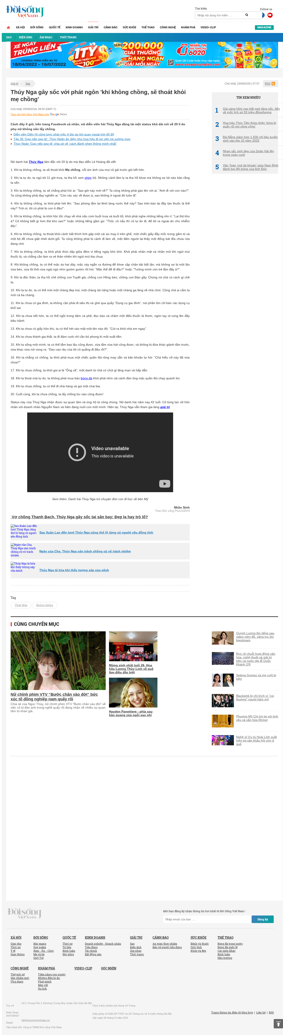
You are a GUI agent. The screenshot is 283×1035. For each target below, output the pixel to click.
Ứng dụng (17, 981)
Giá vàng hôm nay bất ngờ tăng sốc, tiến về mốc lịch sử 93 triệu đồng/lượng (247, 110)
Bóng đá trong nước (230, 943)
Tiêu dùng (91, 947)
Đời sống (37, 27)
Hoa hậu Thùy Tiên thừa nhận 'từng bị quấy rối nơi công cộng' (245, 124)
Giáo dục (16, 943)
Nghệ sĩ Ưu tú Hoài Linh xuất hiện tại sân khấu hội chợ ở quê (256, 740)
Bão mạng (39, 943)
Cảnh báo (110, 27)
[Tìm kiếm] (246, 15)
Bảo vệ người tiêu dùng (167, 947)
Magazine (264, 27)
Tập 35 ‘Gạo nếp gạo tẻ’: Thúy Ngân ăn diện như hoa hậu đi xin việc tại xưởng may (71, 139)
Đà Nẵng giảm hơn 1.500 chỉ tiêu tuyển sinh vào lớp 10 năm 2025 (246, 138)
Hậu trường (225, 958)
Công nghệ (168, 27)
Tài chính (91, 950)
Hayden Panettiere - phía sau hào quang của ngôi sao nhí (131, 713)
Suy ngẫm (39, 947)
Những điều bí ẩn (49, 978)
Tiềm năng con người (51, 974)
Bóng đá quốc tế (227, 947)
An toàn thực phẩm (165, 943)
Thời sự (16, 947)
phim (88, 177)
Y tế (13, 950)
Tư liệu (67, 947)
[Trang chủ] (8, 27)
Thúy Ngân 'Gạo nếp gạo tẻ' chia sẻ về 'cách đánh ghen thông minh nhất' (65, 143)
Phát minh (45, 981)
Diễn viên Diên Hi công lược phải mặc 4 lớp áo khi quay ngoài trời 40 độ (63, 134)
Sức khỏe (129, 27)
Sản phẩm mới (20, 978)
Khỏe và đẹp (198, 950)
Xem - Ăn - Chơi (43, 950)
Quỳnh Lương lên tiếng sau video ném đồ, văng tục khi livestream (255, 636)
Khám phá (188, 27)
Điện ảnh (136, 947)
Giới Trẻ (38, 958)
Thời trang (137, 954)
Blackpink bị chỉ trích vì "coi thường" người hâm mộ (255, 697)
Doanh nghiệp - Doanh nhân (103, 943)
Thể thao (148, 27)
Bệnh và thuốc (200, 943)
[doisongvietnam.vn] (25, 913)
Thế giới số (18, 974)
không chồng (44, 605)
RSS (267, 83)
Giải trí (93, 27)
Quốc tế (54, 27)
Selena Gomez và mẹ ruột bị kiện (256, 676)
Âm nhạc (136, 950)
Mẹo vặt (43, 985)
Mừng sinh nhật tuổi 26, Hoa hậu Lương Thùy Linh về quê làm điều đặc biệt (131, 668)
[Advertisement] (245, 251)
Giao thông (18, 954)
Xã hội (20, 27)
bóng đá (86, 378)
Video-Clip (208, 27)
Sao (27, 83)
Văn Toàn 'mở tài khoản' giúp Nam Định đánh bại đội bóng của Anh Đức (246, 167)
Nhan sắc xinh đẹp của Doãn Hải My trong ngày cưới (244, 152)
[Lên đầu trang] (278, 1023)
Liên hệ (261, 1012)
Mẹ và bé (38, 954)
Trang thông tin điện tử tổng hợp (232, 1012)
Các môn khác (226, 950)
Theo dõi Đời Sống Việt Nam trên (30, 114)
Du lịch (42, 988)
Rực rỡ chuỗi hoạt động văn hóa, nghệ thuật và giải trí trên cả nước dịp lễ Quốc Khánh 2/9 (255, 659)
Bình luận (69, 950)
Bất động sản (93, 954)
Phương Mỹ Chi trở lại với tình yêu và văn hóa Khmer (257, 718)
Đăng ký (263, 919)
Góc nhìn (108, 968)
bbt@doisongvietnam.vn (36, 1020)
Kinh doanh (74, 27)
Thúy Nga (36, 162)
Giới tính (196, 947)
